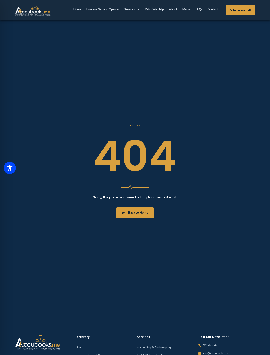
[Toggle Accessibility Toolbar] (9, 167)
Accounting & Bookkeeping (154, 348)
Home (77, 9)
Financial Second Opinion (102, 9)
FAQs (199, 9)
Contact (213, 9)
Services (129, 9)
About (173, 9)
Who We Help (154, 9)
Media (186, 9)
